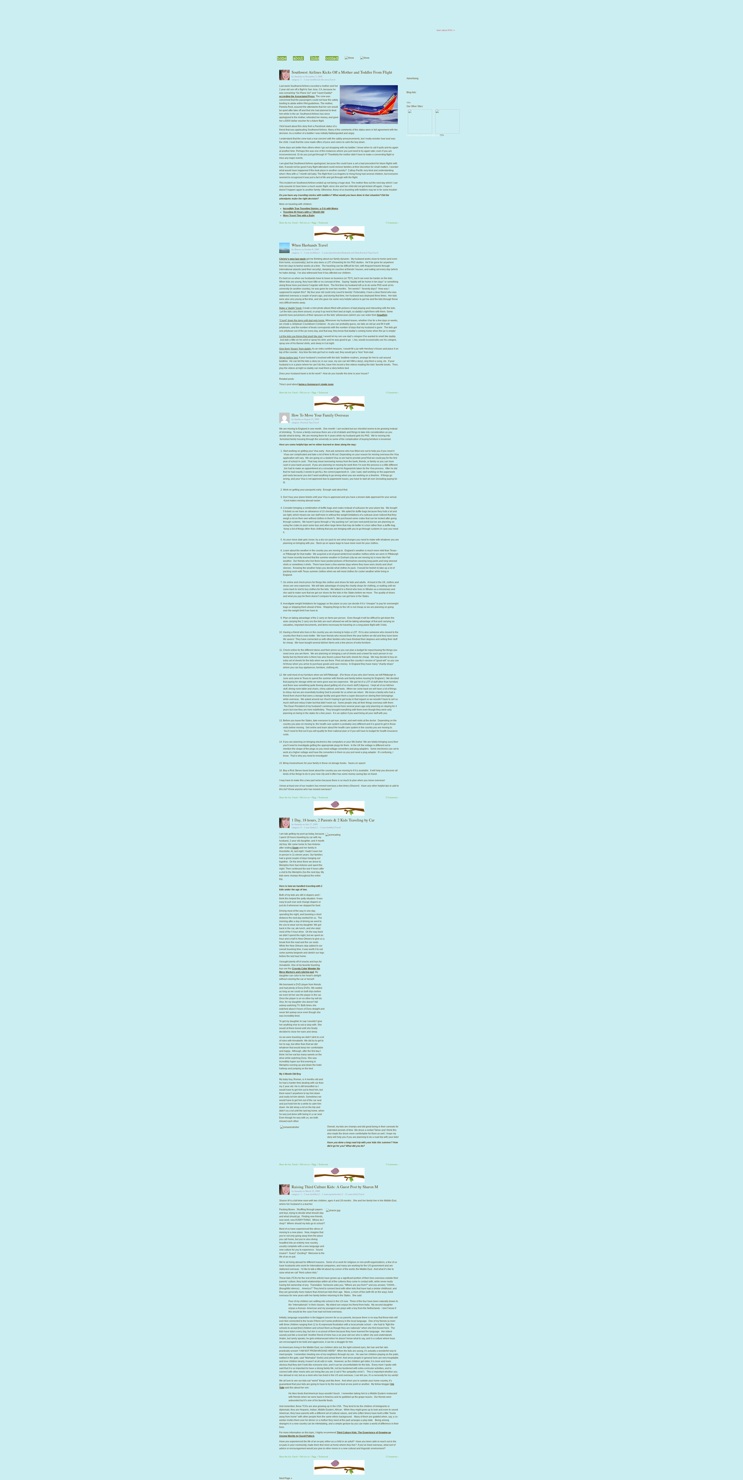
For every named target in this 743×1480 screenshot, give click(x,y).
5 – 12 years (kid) (350, 1194)
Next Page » (285, 1478)
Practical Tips (366, 253)
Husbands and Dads (350, 253)
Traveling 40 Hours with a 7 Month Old (303, 212)
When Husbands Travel (310, 245)
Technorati (323, 223)
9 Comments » (392, 797)
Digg (314, 223)
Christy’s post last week (292, 259)
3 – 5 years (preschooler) (330, 253)
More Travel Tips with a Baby (299, 215)
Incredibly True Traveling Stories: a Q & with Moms (310, 208)
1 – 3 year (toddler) (309, 79)
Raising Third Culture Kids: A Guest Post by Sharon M (335, 1186)
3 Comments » (392, 1164)
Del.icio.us (304, 223)
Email (295, 223)
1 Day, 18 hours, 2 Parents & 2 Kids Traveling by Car (333, 820)
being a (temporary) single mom (316, 384)
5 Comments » (392, 223)
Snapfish (382, 315)
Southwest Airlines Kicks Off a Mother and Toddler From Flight (342, 72)
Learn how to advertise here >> (423, 135)
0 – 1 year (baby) (308, 827)
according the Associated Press (297, 96)
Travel (332, 79)
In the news (324, 79)
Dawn (295, 847)
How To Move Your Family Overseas (320, 415)
